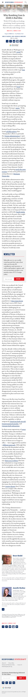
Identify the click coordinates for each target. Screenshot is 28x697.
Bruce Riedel (6, 36)
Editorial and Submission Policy (8, 664)
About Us (4, 663)
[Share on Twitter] (7, 41)
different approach (9, 445)
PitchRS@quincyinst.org (7, 666)
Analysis (9, 31)
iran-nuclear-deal (19, 33)
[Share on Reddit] (14, 41)
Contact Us (19, 664)
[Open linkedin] (14, 682)
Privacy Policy (11, 663)
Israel (18, 86)
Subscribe (18, 279)
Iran (23, 70)
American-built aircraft (18, 421)
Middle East (17, 31)
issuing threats (10, 486)
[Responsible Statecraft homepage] (14, 659)
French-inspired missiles (10, 424)
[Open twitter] (6, 682)
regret (24, 429)
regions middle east (9, 33)
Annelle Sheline (20, 36)
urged (18, 52)
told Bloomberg (11, 131)
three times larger (17, 301)
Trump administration (12, 136)
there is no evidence (11, 460)
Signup (20, 678)
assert (18, 108)
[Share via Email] (21, 41)
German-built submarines (11, 426)
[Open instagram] (10, 682)
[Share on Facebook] (10, 41)
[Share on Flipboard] (17, 41)
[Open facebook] (3, 682)
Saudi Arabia (20, 212)
